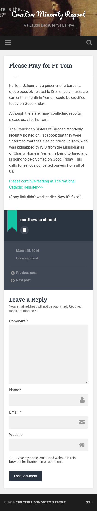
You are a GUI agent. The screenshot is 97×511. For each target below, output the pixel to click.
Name (15, 390)
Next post (23, 280)
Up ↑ (89, 502)
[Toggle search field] (89, 43)
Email (15, 412)
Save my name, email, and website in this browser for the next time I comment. (42, 459)
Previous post (26, 272)
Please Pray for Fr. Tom (40, 65)
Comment (18, 321)
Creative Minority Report (48, 14)
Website (15, 435)
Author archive (24, 230)
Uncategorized (27, 258)
